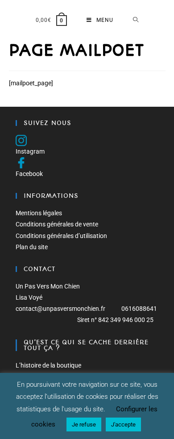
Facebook (29, 173)
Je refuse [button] (84, 424)
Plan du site (32, 247)
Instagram (30, 151)
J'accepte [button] (123, 424)
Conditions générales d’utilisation (61, 235)
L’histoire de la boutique (48, 365)
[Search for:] (136, 20)
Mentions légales (39, 213)
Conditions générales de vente (57, 224)
